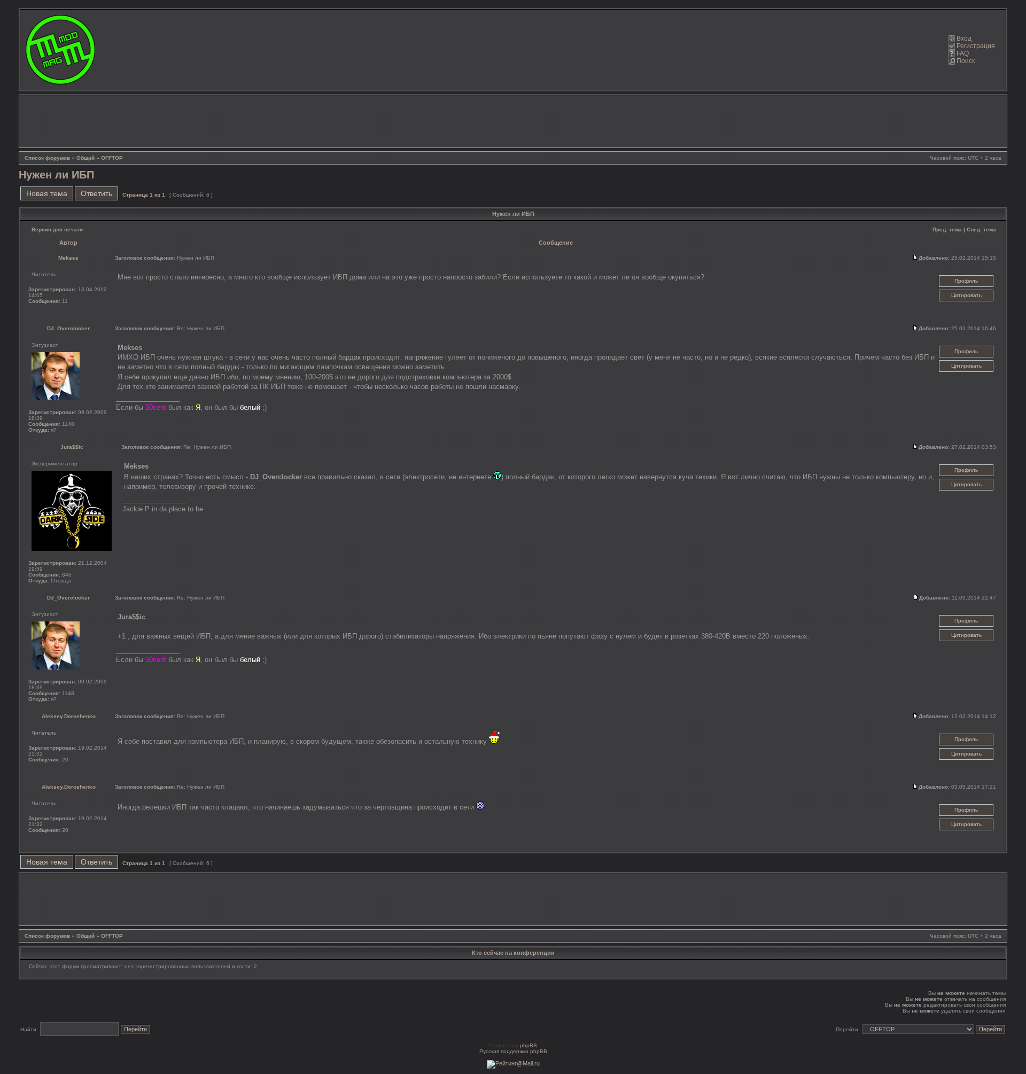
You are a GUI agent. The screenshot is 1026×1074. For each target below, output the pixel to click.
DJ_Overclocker (68, 328)
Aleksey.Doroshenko (69, 716)
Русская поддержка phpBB (513, 1051)
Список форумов (47, 158)
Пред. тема (947, 229)
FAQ (963, 53)
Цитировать (966, 295)
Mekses (68, 258)
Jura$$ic (71, 447)
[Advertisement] (513, 121)
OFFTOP (112, 158)
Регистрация (976, 46)
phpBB (528, 1045)
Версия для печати (57, 229)
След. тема (981, 229)
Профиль (966, 281)
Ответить (96, 193)
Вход (964, 38)
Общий (85, 158)
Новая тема (46, 193)
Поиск (966, 61)
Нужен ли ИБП (56, 175)
